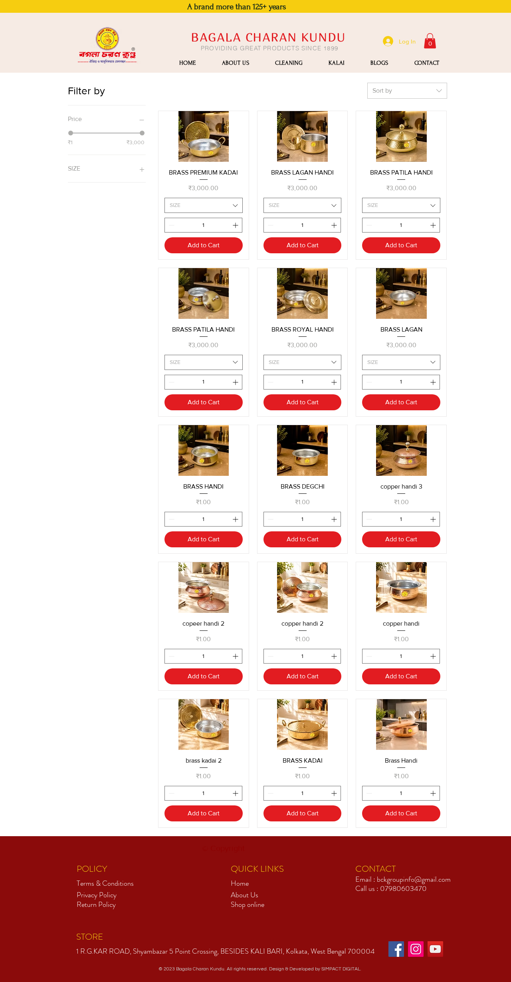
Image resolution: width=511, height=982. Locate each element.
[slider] (70, 133)
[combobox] (407, 91)
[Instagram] (416, 949)
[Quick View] (203, 136)
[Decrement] (171, 225)
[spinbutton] (203, 225)
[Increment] (236, 225)
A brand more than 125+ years (236, 6)
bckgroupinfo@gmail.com (414, 879)
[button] (430, 40)
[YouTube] (435, 949)
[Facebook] (396, 949)
